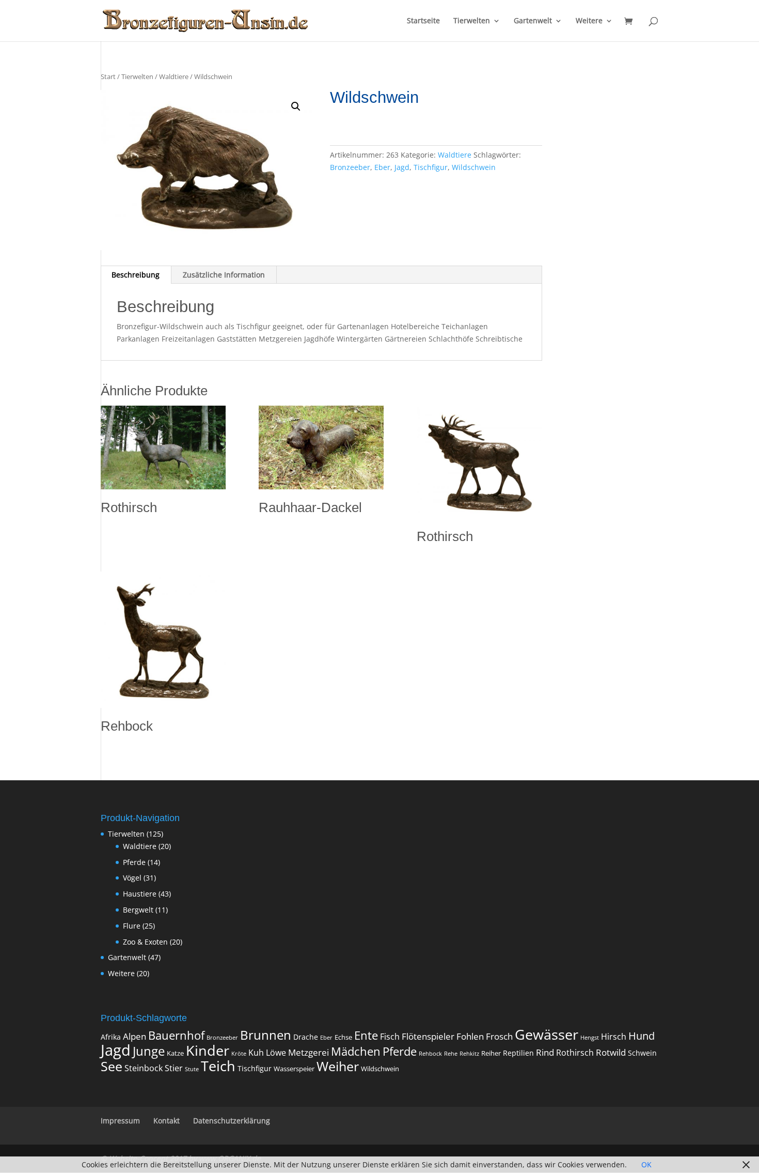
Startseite (423, 21)
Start (108, 76)
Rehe (450, 1053)
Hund (641, 1036)
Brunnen (265, 1035)
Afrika (111, 1037)
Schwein (642, 1053)
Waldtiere (173, 76)
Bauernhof (176, 1035)
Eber (382, 167)
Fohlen (470, 1036)
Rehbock (430, 1053)
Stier (174, 1068)
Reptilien (518, 1053)
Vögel (132, 878)
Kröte (238, 1053)
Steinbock (143, 1068)
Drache (305, 1037)
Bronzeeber (350, 167)
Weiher (338, 1066)
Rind (545, 1052)
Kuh (256, 1052)
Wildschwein (474, 167)
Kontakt (166, 1120)
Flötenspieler (428, 1036)
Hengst (589, 1037)
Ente (366, 1035)
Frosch (499, 1036)
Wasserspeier (294, 1068)
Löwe (276, 1052)
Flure (131, 926)
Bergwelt (138, 910)
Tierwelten (471, 21)
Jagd (401, 167)
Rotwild (611, 1052)
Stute (192, 1069)
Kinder (207, 1050)
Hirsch (613, 1036)
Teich (218, 1065)
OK (646, 1164)
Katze (175, 1053)
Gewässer (546, 1034)
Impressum (120, 1120)
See (111, 1066)
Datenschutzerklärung (231, 1120)
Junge (149, 1050)
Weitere (589, 21)
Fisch (390, 1036)
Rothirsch (575, 1052)
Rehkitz (469, 1053)
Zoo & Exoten (145, 942)
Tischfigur (431, 167)
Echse (343, 1037)
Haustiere (139, 894)
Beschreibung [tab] (136, 275)
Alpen (134, 1036)
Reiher (491, 1053)
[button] (296, 106)
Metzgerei (308, 1052)
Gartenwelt (533, 21)
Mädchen (356, 1051)
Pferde (134, 862)
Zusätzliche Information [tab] (224, 275)
